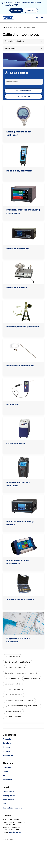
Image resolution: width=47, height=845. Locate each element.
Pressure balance (12, 711)
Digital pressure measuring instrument (21, 706)
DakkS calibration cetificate (16, 662)
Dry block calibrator (13, 689)
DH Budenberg (11, 678)
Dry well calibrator (12, 695)
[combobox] (24, 82)
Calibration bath (11, 684)
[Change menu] (42, 18)
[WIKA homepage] (8, 18)
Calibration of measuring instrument (20, 673)
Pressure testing (31, 678)
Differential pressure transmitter (18, 700)
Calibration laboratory (14, 667)
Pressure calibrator (13, 717)
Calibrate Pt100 (11, 656)
